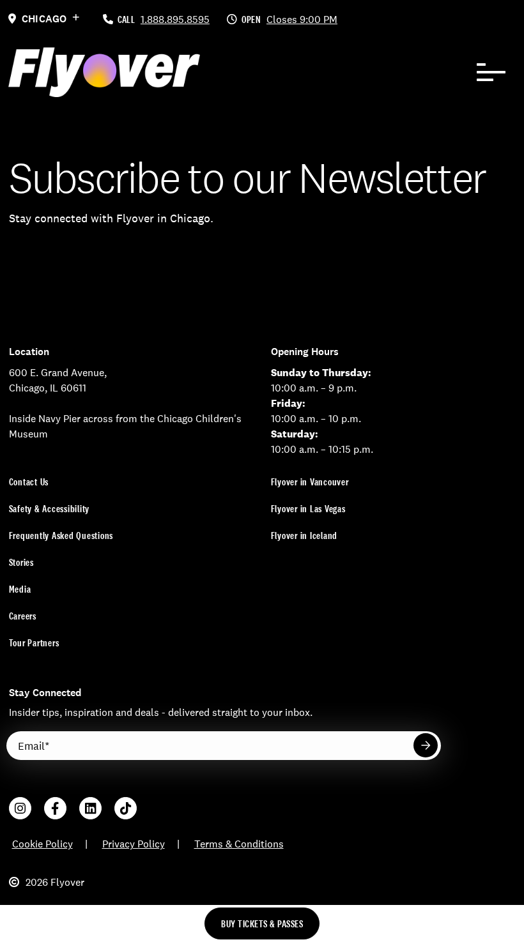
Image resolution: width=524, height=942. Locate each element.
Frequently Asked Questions (61, 535)
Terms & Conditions (239, 844)
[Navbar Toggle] (491, 71)
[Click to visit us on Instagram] (20, 808)
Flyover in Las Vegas (308, 508)
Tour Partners (34, 643)
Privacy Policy (133, 844)
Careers (22, 616)
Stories (21, 562)
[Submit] (425, 745)
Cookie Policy (42, 844)
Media (20, 589)
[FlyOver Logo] (104, 72)
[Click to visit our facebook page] (55, 808)
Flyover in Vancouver (310, 482)
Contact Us (29, 482)
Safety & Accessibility (49, 508)
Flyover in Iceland (304, 535)
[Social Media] (90, 808)
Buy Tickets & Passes (262, 924)
